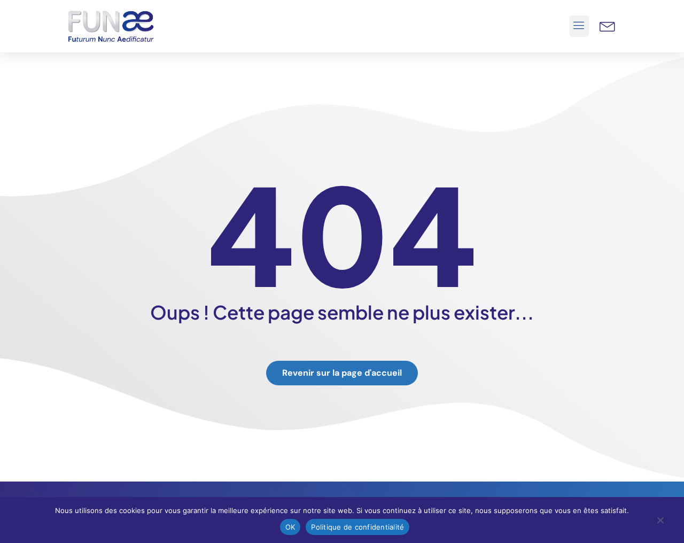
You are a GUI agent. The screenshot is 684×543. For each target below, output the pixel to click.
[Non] (660, 523)
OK (290, 527)
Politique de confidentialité (357, 527)
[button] (579, 26)
